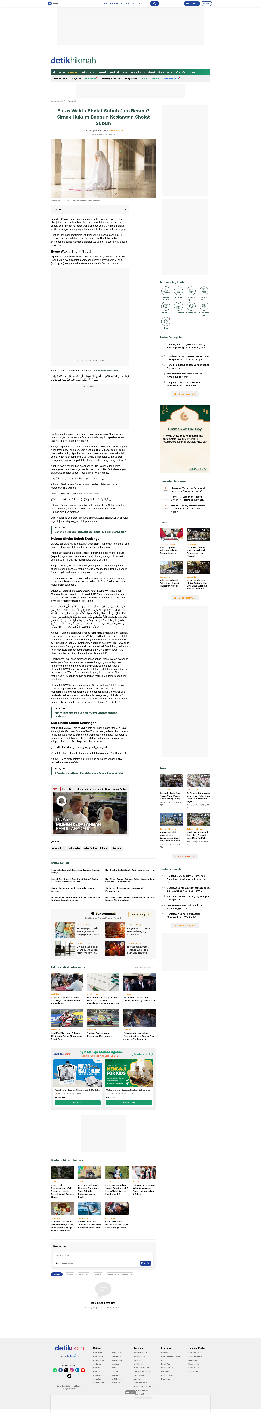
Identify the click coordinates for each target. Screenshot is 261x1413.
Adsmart (137, 1360)
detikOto (97, 1379)
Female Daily (193, 1368)
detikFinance (98, 1360)
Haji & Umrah (88, 72)
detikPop (116, 1383)
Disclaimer (165, 1379)
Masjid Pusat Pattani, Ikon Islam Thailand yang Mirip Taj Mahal (197, 835)
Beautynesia (193, 1364)
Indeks (191, 72)
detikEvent (138, 1364)
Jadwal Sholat (61, 78)
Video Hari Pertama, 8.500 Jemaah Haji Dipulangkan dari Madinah (197, 551)
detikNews (97, 1353)
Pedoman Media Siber (170, 1356)
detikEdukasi (98, 1356)
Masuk (206, 3)
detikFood (116, 1356)
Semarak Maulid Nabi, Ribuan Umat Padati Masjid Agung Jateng (170, 796)
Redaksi (164, 1353)
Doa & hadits (138, 72)
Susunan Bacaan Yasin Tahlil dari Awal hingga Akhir (185, 375)
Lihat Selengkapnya (183, 394)
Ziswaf (151, 72)
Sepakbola (98, 1375)
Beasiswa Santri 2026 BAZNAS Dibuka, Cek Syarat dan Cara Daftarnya (188, 358)
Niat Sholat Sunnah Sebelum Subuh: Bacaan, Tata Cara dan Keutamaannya (130, 880)
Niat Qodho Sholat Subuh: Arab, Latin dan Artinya (130, 870)
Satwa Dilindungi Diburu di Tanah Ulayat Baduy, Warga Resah (116, 1224)
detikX (115, 1368)
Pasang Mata (139, 1356)
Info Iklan (165, 1371)
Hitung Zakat (130, 78)
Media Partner (167, 1368)
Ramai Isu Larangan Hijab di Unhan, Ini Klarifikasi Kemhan (187, 498)
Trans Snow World (142, 1371)
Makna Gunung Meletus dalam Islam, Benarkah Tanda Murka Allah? (188, 508)
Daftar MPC (191, 3)
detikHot (97, 1368)
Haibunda (192, 1360)
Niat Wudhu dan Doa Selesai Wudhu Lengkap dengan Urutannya (86, 714)
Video (161, 72)
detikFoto (116, 1375)
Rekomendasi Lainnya (144, 967)
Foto (169, 72)
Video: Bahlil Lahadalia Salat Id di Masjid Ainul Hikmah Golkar (94, 789)
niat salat (117, 848)
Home (62, 72)
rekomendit (139, 1394)
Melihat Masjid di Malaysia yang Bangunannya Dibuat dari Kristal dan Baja (170, 836)
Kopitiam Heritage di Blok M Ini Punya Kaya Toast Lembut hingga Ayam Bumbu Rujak (62, 1226)
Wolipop (115, 1364)
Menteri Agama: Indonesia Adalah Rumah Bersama (168, 550)
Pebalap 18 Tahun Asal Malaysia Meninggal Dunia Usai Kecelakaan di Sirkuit (143, 1189)
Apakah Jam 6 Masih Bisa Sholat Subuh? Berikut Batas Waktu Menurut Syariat (75, 880)
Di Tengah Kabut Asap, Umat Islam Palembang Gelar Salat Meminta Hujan (198, 797)
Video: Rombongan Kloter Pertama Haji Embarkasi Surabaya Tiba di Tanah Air (197, 584)
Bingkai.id (138, 1379)
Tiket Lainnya (140, 1054)
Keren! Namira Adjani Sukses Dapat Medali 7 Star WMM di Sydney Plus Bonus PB (116, 1189)
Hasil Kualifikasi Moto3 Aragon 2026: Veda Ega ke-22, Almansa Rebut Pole (66, 1036)
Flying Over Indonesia (143, 1386)
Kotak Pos (165, 1364)
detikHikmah (57, 101)
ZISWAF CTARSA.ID (150, 78)
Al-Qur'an (76, 78)
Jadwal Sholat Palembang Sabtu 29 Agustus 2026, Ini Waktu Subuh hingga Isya (76, 898)
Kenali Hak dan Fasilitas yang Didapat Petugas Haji (188, 366)
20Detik (115, 1371)
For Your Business (141, 1390)
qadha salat (74, 848)
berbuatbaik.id (171, 78)
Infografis (180, 72)
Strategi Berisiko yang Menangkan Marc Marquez (100, 1034)
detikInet (97, 1364)
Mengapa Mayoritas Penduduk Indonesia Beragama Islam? (188, 490)
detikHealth (117, 1360)
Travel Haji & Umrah (109, 78)
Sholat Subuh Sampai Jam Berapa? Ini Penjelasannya (124, 889)
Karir (163, 1360)
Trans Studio (139, 1375)
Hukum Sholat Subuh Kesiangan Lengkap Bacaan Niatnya (75, 871)
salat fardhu (90, 848)
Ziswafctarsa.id (140, 1383)
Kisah (125, 72)
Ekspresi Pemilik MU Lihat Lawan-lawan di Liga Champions (139, 999)
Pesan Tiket (77, 1102)
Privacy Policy (167, 1375)
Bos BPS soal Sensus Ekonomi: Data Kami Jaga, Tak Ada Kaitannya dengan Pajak (88, 1191)
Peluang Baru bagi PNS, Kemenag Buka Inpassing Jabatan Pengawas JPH (186, 347)
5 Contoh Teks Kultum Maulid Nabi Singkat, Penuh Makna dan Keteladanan (66, 1000)
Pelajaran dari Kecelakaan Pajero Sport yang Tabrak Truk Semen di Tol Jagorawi (138, 1036)
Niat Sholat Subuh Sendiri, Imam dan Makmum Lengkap (74, 889)
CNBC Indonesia (195, 1356)
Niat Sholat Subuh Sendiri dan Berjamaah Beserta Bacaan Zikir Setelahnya (130, 898)
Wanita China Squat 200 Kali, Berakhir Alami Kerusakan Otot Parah (89, 1224)
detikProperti (99, 1383)
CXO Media (193, 1371)
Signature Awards (141, 1368)
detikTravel (117, 1353)
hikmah (104, 848)
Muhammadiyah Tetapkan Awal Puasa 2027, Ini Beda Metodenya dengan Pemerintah (103, 1000)
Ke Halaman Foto (183, 856)
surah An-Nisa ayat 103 (108, 371)
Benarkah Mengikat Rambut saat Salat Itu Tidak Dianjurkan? (90, 532)
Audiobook (90, 78)
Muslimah (115, 72)
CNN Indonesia (194, 1353)
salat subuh (58, 848)
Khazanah (73, 72)
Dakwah (102, 72)
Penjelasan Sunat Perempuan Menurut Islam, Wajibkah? (184, 384)
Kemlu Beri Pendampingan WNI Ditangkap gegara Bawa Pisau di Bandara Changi (62, 1191)
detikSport (97, 1371)
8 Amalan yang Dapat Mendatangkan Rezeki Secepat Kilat (89, 773)
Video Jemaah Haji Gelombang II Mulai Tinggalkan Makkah (169, 583)
